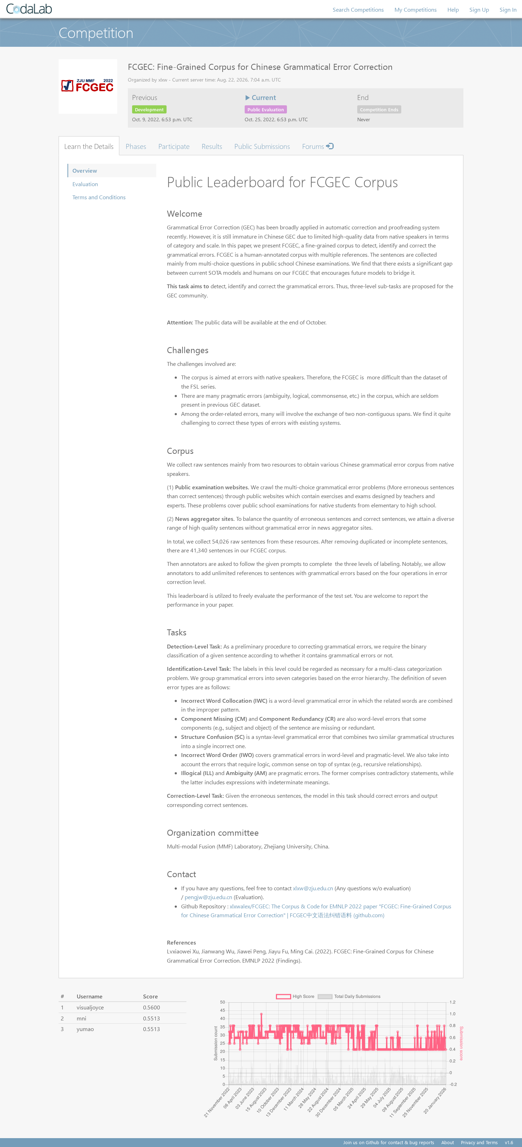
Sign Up (479, 9)
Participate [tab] (174, 146)
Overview (84, 170)
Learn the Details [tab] (89, 146)
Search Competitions (358, 9)
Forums (314, 146)
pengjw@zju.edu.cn (208, 897)
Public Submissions (262, 146)
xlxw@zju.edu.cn (313, 888)
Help (453, 9)
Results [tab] (212, 146)
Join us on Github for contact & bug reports (388, 1142)
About (447, 1142)
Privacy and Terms (479, 1142)
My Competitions (416, 9)
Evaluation (85, 184)
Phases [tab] (136, 146)
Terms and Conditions (99, 197)
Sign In (508, 9)
